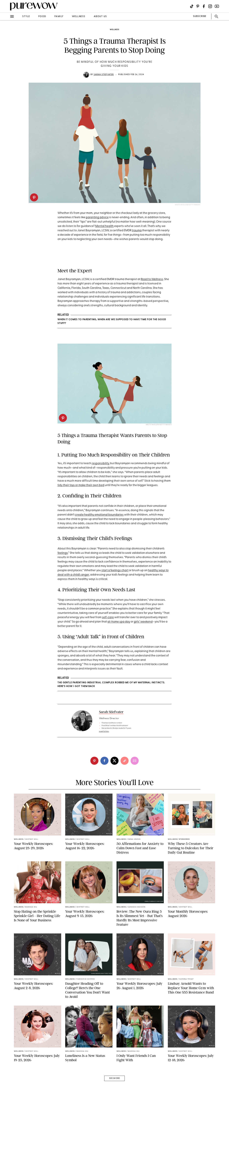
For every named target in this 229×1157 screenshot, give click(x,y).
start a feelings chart (114, 570)
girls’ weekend (143, 621)
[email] (6, 80)
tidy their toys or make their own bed (81, 485)
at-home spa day (118, 621)
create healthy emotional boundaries (99, 514)
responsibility (100, 463)
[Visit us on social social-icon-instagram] (210, 6)
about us (100, 16)
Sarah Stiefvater (104, 75)
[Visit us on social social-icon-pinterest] (197, 6)
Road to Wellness (152, 279)
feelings (63, 553)
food (42, 16)
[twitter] (6, 62)
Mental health (104, 226)
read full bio (104, 731)
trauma (137, 230)
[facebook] (6, 53)
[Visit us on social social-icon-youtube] (217, 6)
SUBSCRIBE (199, 16)
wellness (78, 16)
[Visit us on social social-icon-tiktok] (191, 6)
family (59, 16)
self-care (108, 617)
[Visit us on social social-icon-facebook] (204, 6)
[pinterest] (34, 197)
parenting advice (97, 217)
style (26, 16)
